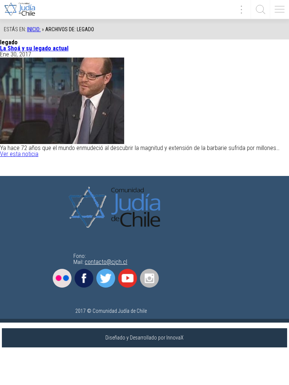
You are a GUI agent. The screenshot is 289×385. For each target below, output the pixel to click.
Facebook (84, 278)
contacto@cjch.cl (106, 261)
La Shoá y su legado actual (34, 48)
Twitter (105, 278)
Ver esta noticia (19, 154)
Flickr (62, 278)
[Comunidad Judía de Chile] (22, 9)
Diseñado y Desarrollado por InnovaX (144, 338)
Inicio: (34, 29)
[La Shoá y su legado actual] (62, 142)
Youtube (127, 278)
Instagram (149, 278)
